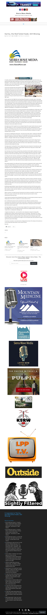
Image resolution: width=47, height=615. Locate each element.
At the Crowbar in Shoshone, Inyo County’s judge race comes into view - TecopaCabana (14, 555)
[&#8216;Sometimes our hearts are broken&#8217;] (36, 242)
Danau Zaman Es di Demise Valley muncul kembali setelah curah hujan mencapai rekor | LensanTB (14, 581)
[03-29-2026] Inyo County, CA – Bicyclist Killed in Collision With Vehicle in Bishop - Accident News (13, 531)
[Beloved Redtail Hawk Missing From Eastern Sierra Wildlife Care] (23, 242)
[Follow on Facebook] (20, 10)
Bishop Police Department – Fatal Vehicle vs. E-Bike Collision (13, 526)
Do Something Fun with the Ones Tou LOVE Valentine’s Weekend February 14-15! (14, 551)
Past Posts (20, 35)
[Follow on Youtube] (27, 10)
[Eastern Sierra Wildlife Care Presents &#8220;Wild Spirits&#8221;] (10, 242)
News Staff (8, 35)
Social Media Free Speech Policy (35, 613)
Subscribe (34, 263)
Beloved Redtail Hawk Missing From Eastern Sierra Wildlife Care (23, 247)
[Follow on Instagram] (22, 10)
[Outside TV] (23, 477)
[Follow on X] (25, 10)
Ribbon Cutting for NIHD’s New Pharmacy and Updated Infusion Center (13, 565)
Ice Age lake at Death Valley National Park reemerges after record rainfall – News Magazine (13, 575)
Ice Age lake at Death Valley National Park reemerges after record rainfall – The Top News (13, 587)
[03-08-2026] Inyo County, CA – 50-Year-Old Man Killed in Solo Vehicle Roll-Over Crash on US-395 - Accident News (14, 538)
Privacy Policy (25, 613)
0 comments (26, 35)
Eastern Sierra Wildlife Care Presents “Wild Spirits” (10, 247)
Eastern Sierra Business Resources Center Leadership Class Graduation (14, 571)
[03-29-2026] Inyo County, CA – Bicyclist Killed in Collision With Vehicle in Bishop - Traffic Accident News (13, 524)
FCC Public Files (23, 284)
